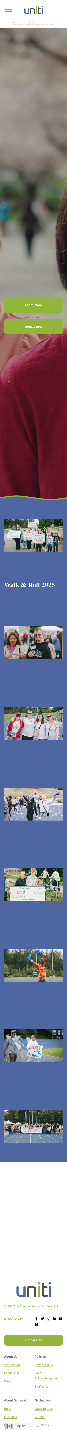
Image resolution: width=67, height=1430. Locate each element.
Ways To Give (44, 1408)
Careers (40, 1416)
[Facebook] (36, 1319)
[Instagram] (48, 1319)
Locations (10, 1416)
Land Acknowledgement (47, 1375)
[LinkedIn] (54, 1319)
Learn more (33, 305)
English (18, 1426)
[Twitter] (42, 1319)
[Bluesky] (36, 1324)
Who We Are (12, 1365)
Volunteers (42, 1425)
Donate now (33, 326)
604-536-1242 (13, 1319)
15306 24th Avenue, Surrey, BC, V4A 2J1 (31, 1306)
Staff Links (41, 1386)
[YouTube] (60, 1319)
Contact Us (33, 1340)
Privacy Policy (44, 1365)
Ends (7, 1408)
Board (8, 1381)
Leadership (11, 1373)
